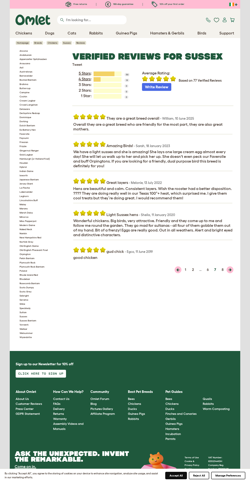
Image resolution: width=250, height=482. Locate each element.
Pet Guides (174, 392)
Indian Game (26, 171)
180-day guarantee (122, 4)
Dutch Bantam (27, 125)
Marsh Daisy (26, 212)
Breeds (38, 43)
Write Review (156, 87)
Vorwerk (24, 324)
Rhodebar (25, 279)
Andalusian (26, 55)
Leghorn (24, 196)
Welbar (23, 329)
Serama (24, 299)
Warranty (60, 419)
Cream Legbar (28, 100)
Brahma (24, 84)
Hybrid (23, 167)
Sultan (23, 312)
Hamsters (172, 428)
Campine (24, 92)
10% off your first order (171, 4)
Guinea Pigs (136, 413)
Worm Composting (216, 409)
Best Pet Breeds (140, 392)
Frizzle (23, 146)
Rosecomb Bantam (30, 283)
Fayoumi (24, 138)
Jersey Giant (26, 183)
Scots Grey (25, 291)
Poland (23, 270)
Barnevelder (26, 75)
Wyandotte (26, 337)
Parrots (170, 438)
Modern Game (27, 225)
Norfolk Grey (26, 242)
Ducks (132, 409)
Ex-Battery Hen (28, 129)
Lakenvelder (26, 192)
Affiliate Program (102, 413)
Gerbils (170, 419)
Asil (21, 67)
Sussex (67, 43)
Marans (24, 208)
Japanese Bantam (29, 179)
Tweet (77, 65)
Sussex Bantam (28, 320)
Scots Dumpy (27, 287)
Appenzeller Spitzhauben (33, 59)
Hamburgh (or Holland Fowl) (35, 158)
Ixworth (24, 175)
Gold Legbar (26, 154)
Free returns (80, 4)
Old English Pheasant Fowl (34, 250)
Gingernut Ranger (29, 150)
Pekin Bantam (27, 258)
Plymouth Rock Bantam (32, 266)
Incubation (173, 434)
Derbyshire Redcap (30, 113)
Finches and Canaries (180, 413)
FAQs (56, 403)
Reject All (199, 475)
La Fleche (25, 187)
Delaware (25, 109)
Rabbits (133, 419)
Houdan (24, 163)
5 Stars (85, 73)
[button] (199, 392)
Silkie (22, 304)
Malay (23, 204)
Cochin (23, 96)
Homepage (23, 43)
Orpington (25, 254)
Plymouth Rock (27, 262)
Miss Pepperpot (28, 221)
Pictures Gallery (101, 409)
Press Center (25, 409)
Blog (93, 403)
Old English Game (29, 246)
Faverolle (24, 134)
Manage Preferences (228, 475)
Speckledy (25, 308)
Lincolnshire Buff (29, 200)
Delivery (59, 409)
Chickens (52, 43)
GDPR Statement (28, 413)
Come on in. (25, 466)
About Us (22, 399)
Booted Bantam (28, 80)
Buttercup (25, 88)
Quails (207, 399)
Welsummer (26, 333)
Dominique (25, 117)
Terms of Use (192, 457)
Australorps (26, 71)
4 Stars (85, 79)
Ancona (24, 51)
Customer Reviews (29, 403)
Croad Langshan (29, 104)
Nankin (23, 233)
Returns (58, 413)
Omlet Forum (99, 399)
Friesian (24, 142)
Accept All (176, 475)
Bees (131, 399)
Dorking (24, 121)
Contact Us (61, 399)
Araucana (25, 63)
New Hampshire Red (30, 237)
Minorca (24, 217)
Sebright (24, 295)
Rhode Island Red (29, 275)
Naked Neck (26, 229)
